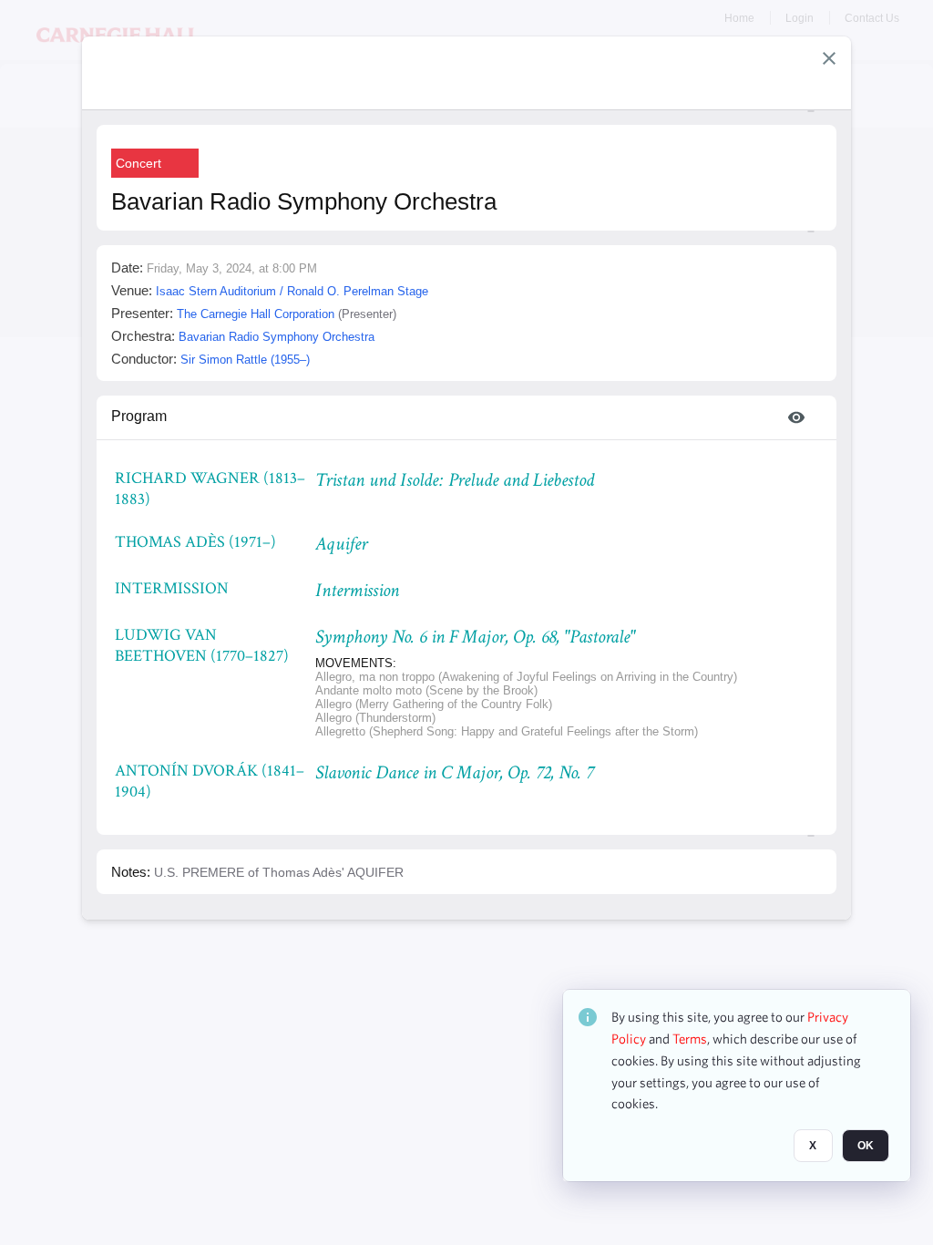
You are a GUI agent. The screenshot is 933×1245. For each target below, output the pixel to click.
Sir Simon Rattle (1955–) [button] (245, 359)
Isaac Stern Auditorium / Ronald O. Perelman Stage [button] (292, 291)
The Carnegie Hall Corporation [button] (255, 314)
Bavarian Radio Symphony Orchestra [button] (276, 337)
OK (865, 1145)
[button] (829, 58)
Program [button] (139, 416)
